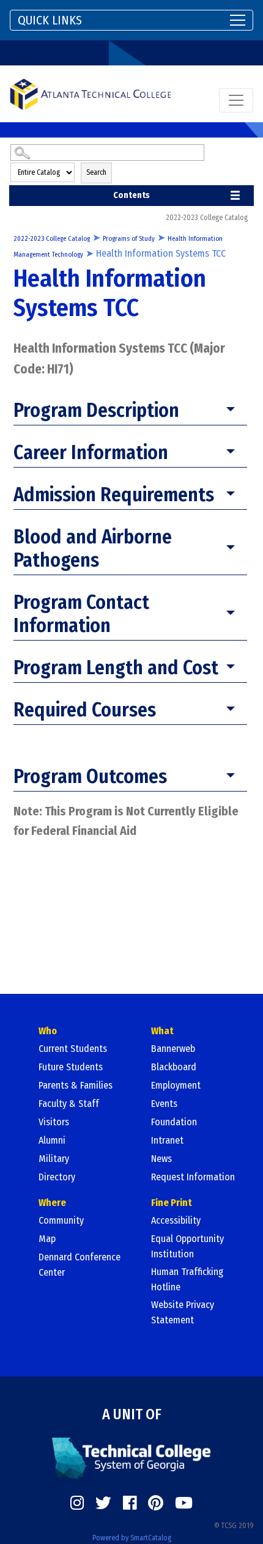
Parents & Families (76, 1085)
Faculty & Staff (69, 1103)
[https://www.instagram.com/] (77, 1503)
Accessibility (176, 1220)
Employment (176, 1085)
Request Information (193, 1177)
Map (47, 1238)
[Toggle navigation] (236, 100)
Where (52, 1202)
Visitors (54, 1122)
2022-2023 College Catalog (51, 239)
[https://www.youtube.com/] (184, 1503)
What (162, 1031)
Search (96, 172)
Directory (57, 1177)
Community (61, 1220)
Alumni (52, 1140)
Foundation (174, 1122)
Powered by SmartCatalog (131, 1538)
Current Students (73, 1048)
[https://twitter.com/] (103, 1503)
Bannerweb (173, 1048)
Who (48, 1031)
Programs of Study (129, 239)
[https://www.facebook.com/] (129, 1503)
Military (54, 1158)
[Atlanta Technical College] (90, 93)
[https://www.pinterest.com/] (155, 1503)
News (161, 1158)
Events (164, 1103)
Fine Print (171, 1202)
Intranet (167, 1140)
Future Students (71, 1067)
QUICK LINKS (50, 20)
